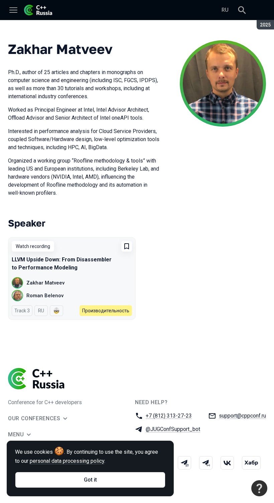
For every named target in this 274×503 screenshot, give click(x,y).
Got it (90, 480)
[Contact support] (259, 488)
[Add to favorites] (126, 246)
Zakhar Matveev (45, 283)
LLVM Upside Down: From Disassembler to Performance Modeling (62, 263)
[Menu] (13, 10)
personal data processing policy (67, 461)
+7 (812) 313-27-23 (169, 416)
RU (225, 10)
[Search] (242, 10)
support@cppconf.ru (242, 416)
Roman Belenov (44, 295)
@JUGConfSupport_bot (173, 429)
